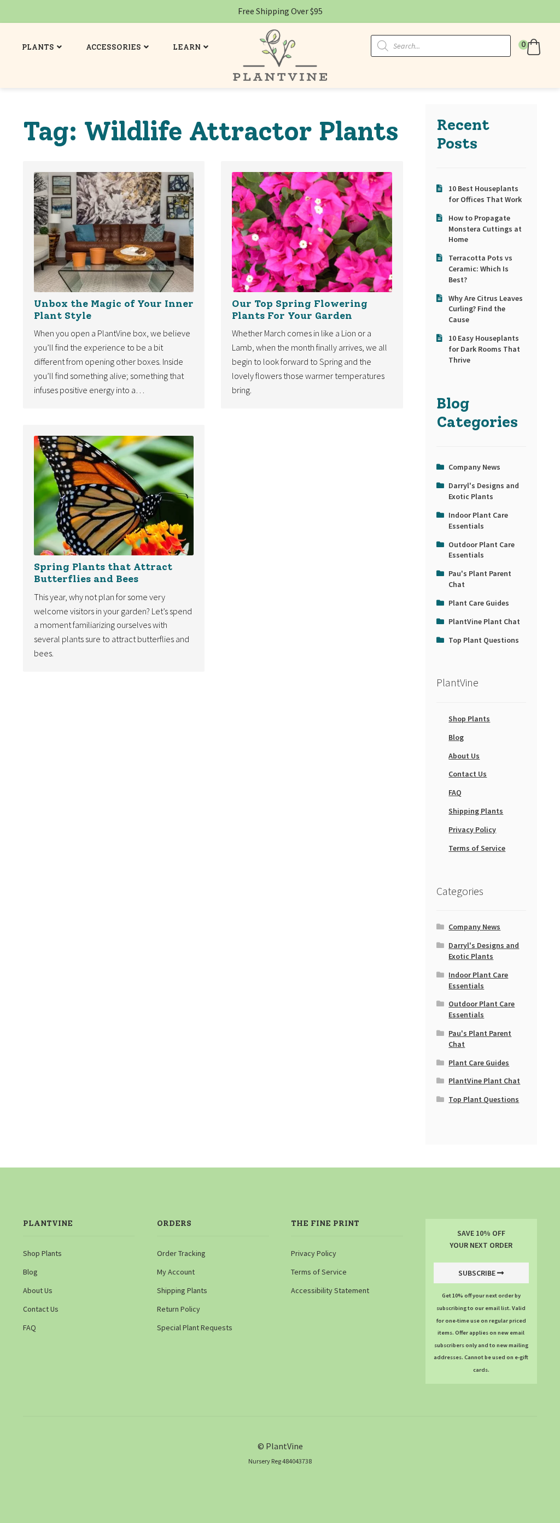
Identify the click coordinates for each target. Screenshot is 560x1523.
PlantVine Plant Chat (484, 621)
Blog (456, 737)
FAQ (455, 792)
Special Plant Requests (194, 1327)
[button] (531, 47)
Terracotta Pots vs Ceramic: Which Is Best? (480, 269)
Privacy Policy (472, 829)
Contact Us (467, 774)
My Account (176, 1272)
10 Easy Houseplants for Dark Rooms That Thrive (484, 349)
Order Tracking (181, 1253)
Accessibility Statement (330, 1290)
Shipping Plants (475, 811)
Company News (474, 467)
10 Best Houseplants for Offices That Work (485, 193)
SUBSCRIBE (476, 1273)
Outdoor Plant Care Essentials (481, 550)
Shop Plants (469, 719)
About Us (464, 756)
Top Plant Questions (483, 640)
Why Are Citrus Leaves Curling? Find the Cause (485, 309)
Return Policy (178, 1309)
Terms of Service (476, 848)
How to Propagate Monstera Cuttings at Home (485, 229)
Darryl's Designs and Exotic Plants (483, 491)
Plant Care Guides (478, 603)
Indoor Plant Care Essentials (478, 520)
